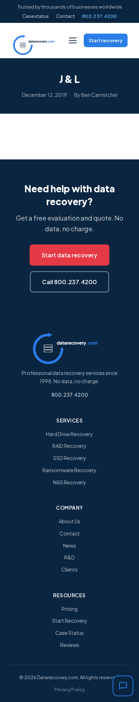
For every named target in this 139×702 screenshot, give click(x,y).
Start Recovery (69, 620)
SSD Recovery (69, 458)
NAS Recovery (69, 482)
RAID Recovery (69, 446)
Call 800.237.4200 (69, 282)
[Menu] (72, 40)
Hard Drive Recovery (69, 434)
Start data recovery (69, 255)
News (69, 545)
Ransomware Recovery (69, 470)
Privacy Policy (70, 689)
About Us (69, 521)
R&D (69, 557)
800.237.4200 (99, 16)
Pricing (70, 608)
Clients (69, 569)
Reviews (69, 645)
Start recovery (106, 40)
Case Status (69, 632)
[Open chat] (123, 686)
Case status (35, 16)
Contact (65, 16)
